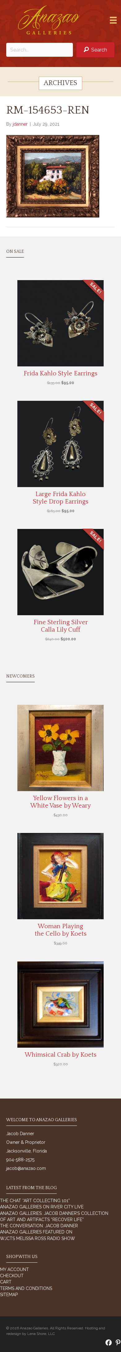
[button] (95, 50)
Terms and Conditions (26, 1288)
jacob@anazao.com (26, 1168)
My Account (14, 1269)
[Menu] (113, 20)
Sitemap (9, 1294)
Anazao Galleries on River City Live (41, 1206)
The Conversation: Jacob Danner (39, 1225)
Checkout (12, 1275)
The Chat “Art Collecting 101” (35, 1200)
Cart (5, 1281)
